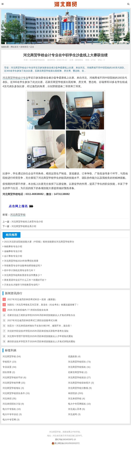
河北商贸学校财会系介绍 (24, 226)
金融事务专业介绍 (13, 251)
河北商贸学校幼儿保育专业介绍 (27, 221)
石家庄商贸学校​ (77, 372)
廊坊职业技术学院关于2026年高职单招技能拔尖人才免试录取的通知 (41, 341)
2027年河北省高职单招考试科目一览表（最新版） (32, 299)
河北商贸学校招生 (79, 361)
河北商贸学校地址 (13, 388)
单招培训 (75, 393)
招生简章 (9, 372)
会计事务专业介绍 (13, 256)
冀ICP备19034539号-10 (65, 439)
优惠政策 (74, 356)
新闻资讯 (24, 47)
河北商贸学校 (18, 214)
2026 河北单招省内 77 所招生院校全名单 (27, 310)
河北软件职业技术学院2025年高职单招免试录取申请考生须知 (37, 331)
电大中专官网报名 (79, 403)
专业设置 (9, 367)
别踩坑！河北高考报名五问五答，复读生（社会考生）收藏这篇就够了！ (43, 304)
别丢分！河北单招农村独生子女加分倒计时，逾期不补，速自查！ (39, 325)
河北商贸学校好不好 (14, 377)
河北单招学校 (76, 398)
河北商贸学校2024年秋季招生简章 (21, 261)
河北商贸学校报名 (79, 367)
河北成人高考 (76, 409)
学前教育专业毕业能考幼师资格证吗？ (23, 265)
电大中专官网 (11, 419)
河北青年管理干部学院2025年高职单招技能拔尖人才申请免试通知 (40, 336)
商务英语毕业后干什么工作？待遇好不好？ (25, 280)
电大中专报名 (12, 409)
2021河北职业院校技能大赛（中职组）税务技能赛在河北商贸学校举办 (39, 241)
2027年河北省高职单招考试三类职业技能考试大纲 (32, 320)
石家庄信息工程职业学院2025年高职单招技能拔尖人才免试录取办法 (41, 315)
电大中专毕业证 (12, 414)
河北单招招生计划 (13, 403)
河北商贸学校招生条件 (16, 393)
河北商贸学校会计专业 (15, 77)
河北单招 (9, 398)
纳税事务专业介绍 (13, 246)
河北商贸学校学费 (14, 382)
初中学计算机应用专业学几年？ (19, 270)
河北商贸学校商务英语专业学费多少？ (23, 275)
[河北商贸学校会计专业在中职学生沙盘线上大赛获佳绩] (65, 4)
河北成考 (74, 414)
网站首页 (14, 47)
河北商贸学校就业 (79, 377)
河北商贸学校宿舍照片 (81, 382)
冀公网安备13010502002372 (67, 443)
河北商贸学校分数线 (80, 388)
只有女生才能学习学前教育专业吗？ (22, 284)
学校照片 (9, 361)
